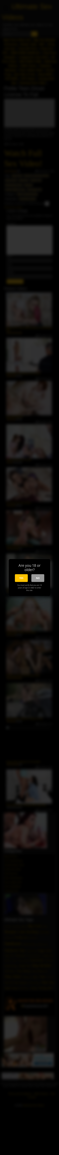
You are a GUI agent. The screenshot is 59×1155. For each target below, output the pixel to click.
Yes (21, 578)
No (38, 578)
